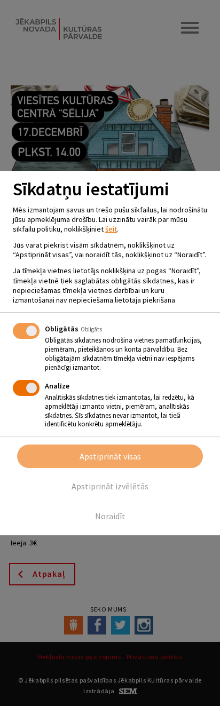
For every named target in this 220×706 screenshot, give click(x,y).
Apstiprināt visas (110, 456)
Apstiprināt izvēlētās (110, 486)
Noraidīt (110, 516)
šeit (111, 229)
